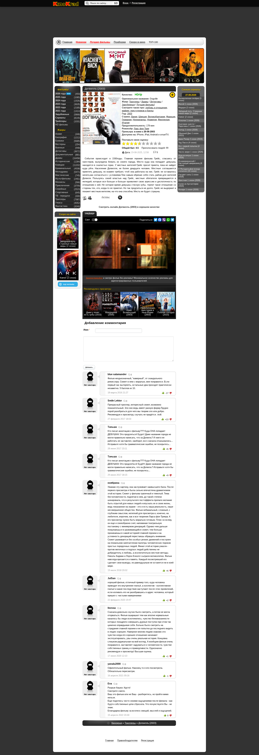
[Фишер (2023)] (167, 66)
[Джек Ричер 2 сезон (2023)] (92, 66)
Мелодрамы (61, 171)
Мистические (62, 175)
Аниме (58, 134)
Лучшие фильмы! (146, 104)
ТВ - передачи (62, 195)
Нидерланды (139, 119)
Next (199, 66)
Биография (61, 137)
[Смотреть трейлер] (129, 249)
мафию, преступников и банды (138, 110)
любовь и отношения (156, 107)
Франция (170, 116)
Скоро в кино (137, 42)
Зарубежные (128, 104)
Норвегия (152, 119)
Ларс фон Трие (141, 128)
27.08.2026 (190, 95)
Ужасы (58, 202)
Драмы (144, 101)
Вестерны (60, 144)
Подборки (120, 42)
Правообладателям (127, 740)
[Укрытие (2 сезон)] (191, 66)
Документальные (64, 154)
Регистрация (139, 3)
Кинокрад (117, 723)
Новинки (81, 42)
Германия (127, 119)
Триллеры (134, 101)
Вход (125, 3)
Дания (134, 116)
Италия (126, 122)
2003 (129, 113)
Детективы (155, 101)
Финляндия (164, 119)
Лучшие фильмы (100, 42)
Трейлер (89, 213)
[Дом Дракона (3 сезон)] (142, 66)
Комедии (59, 164)
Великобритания (156, 116)
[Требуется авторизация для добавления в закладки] (172, 95)
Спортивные (61, 192)
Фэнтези (59, 209)
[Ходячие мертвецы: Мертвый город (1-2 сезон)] (67, 66)
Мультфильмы (63, 178)
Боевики (59, 140)
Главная (67, 42)
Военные (59, 147)
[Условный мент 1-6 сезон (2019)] (117, 66)
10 (159, 144)
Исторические (62, 161)
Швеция (142, 116)
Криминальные (63, 168)
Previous (59, 66)
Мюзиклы (60, 182)
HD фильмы (61, 124)
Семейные (60, 189)
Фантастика (61, 206)
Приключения (62, 185)
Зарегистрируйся (94, 278)
